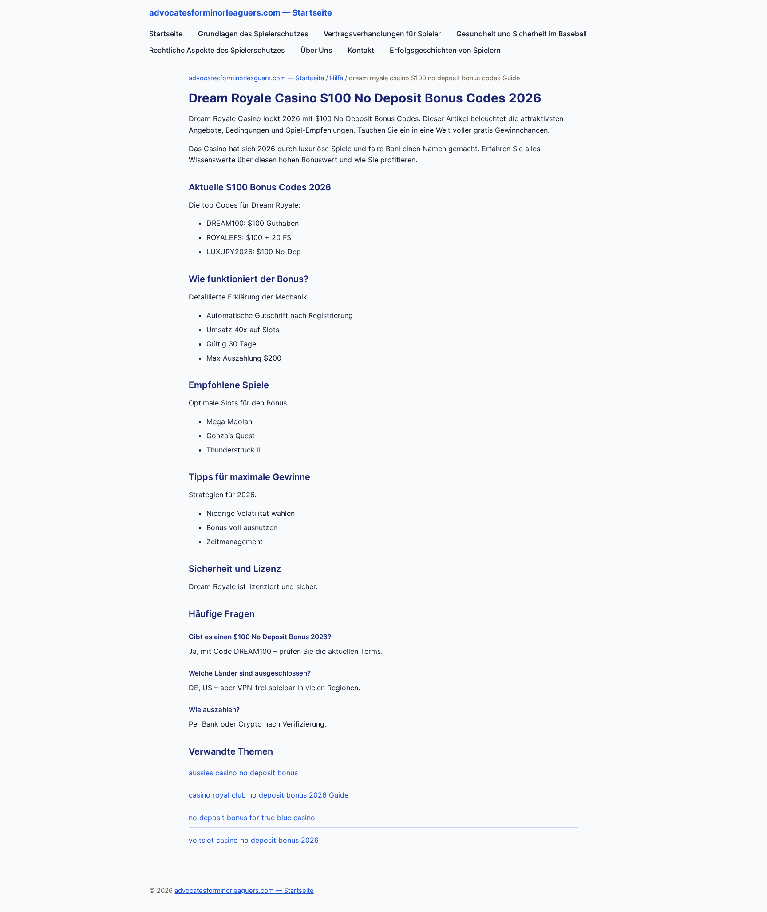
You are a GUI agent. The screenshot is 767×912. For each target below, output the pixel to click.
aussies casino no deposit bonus (243, 772)
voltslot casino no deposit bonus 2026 (254, 840)
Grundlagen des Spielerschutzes (253, 33)
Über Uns (316, 50)
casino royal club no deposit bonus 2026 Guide (268, 794)
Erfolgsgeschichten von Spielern (445, 50)
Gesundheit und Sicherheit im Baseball (521, 33)
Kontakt (361, 50)
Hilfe (336, 78)
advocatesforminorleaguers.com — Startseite (256, 78)
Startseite (165, 33)
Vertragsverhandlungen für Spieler (382, 33)
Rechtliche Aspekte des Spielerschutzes (217, 50)
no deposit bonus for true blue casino (252, 817)
